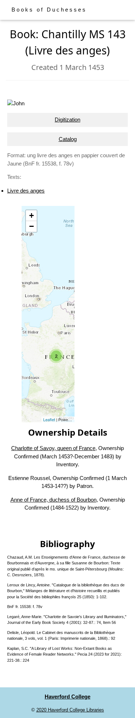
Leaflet (49, 419)
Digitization (67, 119)
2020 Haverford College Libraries (70, 710)
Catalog (68, 139)
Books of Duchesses (49, 9)
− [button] (31, 226)
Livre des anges (26, 191)
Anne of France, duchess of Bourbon (53, 500)
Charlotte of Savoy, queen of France (53, 448)
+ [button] (31, 215)
